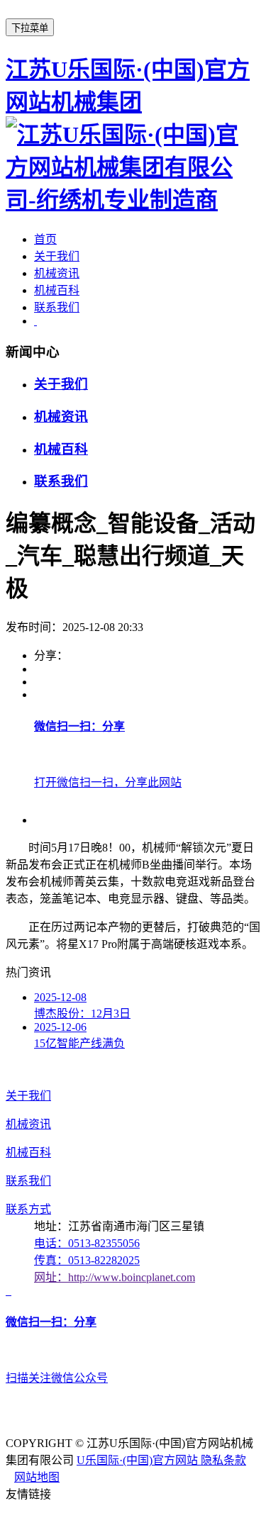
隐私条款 (223, 1460)
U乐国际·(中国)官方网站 (139, 1460)
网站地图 (37, 1477)
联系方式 (28, 1209)
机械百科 (56, 290)
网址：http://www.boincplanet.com (114, 1277)
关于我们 (56, 256)
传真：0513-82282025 (87, 1260)
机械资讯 (56, 273)
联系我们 (56, 307)
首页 (45, 239)
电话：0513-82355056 (87, 1243)
